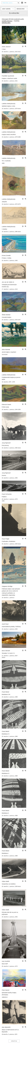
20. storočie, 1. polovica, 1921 (10, 81)
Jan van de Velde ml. (8, 282)
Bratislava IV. (6, 773)
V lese (4, 49)
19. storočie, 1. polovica (8, 597)
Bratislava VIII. (6, 694)
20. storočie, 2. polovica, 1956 (10, 478)
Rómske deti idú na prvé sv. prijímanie (10, 913)
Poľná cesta (5, 407)
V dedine (4, 229)
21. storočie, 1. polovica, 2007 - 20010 (10, 656)
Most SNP (5, 964)
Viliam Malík (5, 881)
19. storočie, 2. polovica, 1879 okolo (11, 108)
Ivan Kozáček (6, 961)
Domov (4, 475)
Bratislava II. (5, 813)
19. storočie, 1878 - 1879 (8, 382)
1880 (3, 163)
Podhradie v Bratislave (8, 541)
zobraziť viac (14, 1041)
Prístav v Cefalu (6, 258)
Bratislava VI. (6, 734)
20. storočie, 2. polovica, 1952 (10, 629)
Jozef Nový (5, 624)
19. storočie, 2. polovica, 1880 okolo (11, 231)
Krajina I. (4, 496)
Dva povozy (5, 445)
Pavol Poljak (5, 539)
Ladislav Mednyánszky (8, 103)
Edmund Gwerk (6, 404)
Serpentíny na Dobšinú (8, 884)
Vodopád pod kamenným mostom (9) (9, 285)
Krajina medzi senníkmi (9, 134)
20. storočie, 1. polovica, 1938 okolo (11, 886)
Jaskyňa (4, 201)
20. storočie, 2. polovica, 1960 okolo (11, 448)
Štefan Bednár (6, 314)
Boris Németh (6, 650)
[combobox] (10, 2)
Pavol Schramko (7, 494)
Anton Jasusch (6, 46)
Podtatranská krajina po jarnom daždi (11, 378)
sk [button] (25, 2)
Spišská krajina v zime (8, 106)
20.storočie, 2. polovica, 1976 (9, 1034)
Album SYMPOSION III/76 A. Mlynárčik (10, 1031)
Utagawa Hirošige (7, 586)
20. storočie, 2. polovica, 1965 (10, 260)
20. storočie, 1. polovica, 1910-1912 (11, 51)
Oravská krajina (6, 317)
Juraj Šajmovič (6, 443)
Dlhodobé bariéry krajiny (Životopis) (9, 993)
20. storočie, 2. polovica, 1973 (10, 966)
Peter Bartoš (5, 990)
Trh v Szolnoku (6, 161)
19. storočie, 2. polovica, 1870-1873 (11, 204)
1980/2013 (4, 997)
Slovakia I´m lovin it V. (8, 653)
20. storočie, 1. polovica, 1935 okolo (11, 544)
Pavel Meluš (5, 692)
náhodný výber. (6, 22)
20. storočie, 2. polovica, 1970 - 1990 (10, 500)
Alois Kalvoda (6, 349)
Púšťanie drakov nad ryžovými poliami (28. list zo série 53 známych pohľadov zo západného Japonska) (11, 592)
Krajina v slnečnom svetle (9, 78)
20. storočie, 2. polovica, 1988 (10, 697)
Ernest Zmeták (6, 255)
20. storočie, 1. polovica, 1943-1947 (11, 319)
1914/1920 (4, 354)
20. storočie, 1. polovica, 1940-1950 (11, 409)
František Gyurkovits (8, 76)
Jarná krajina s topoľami (9, 352)
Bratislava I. (5, 853)
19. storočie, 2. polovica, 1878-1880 (11, 137)
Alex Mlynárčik (6, 1027)
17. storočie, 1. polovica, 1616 (10, 289)
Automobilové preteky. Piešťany (11, 626)
